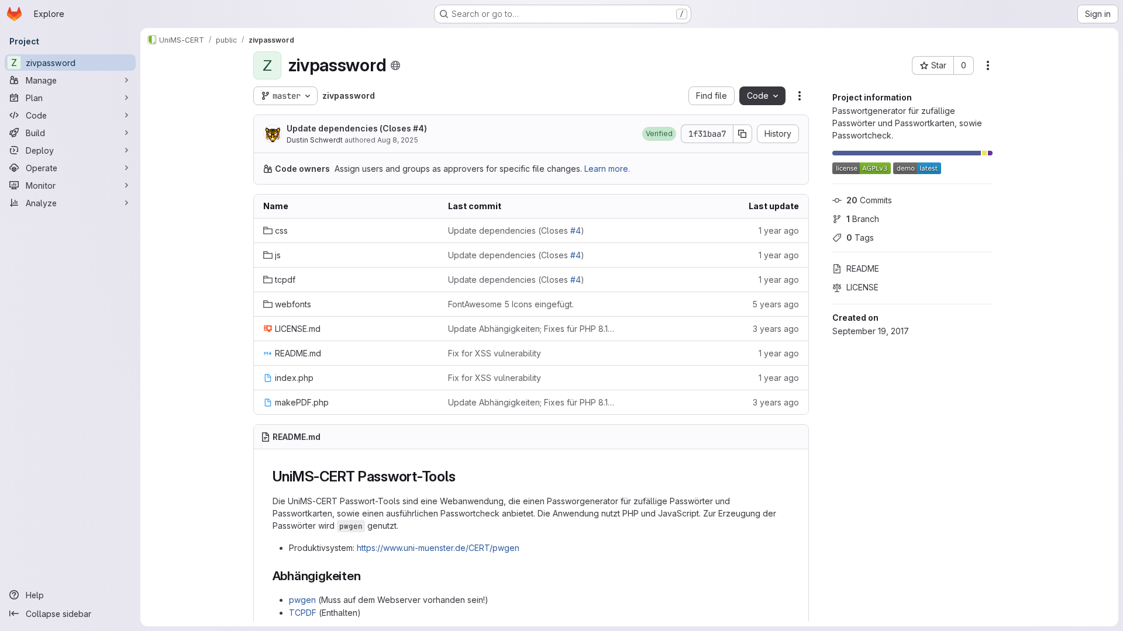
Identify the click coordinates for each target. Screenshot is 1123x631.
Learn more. (607, 169)
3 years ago (776, 329)
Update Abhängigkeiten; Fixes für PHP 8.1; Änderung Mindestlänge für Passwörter (531, 329)
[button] (659, 134)
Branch (862, 219)
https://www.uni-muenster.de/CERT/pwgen (438, 548)
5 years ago (775, 304)
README (862, 268)
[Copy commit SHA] (742, 133)
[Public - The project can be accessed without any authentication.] (395, 65)
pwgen (302, 600)
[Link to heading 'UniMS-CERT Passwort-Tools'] (463, 476)
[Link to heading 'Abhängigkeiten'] (367, 575)
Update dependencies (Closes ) (357, 128)
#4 (418, 128)
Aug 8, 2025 (397, 140)
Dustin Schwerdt (315, 140)
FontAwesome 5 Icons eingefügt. (511, 304)
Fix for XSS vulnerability (494, 353)
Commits (869, 200)
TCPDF (302, 613)
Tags (860, 237)
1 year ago (779, 230)
